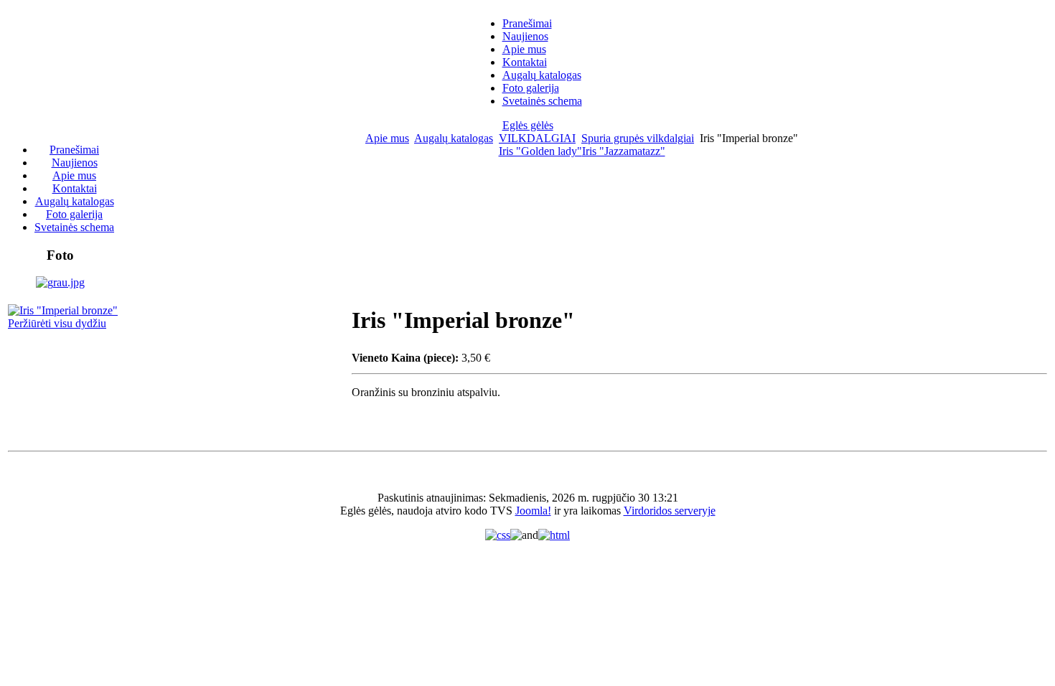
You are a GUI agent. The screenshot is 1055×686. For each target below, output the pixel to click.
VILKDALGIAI (537, 138)
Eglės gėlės (527, 125)
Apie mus (387, 138)
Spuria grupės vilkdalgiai (637, 138)
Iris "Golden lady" (540, 151)
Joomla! (533, 510)
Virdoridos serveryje (670, 510)
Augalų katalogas (453, 138)
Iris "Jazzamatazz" (623, 151)
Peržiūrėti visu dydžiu (57, 323)
